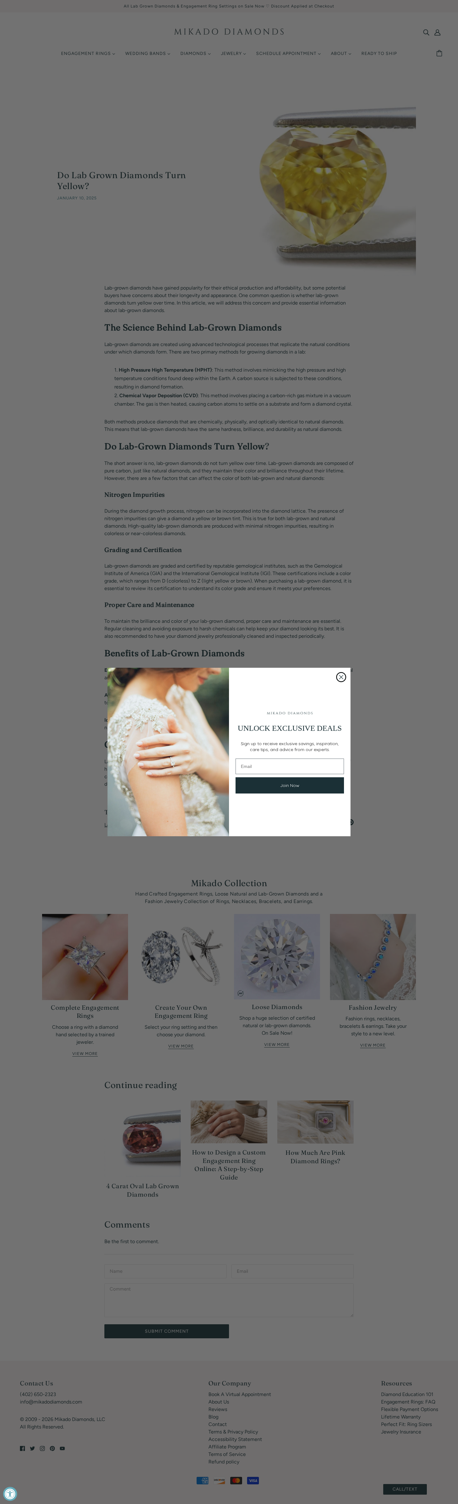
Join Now (289, 785)
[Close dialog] (341, 677)
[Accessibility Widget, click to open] (10, 1494)
